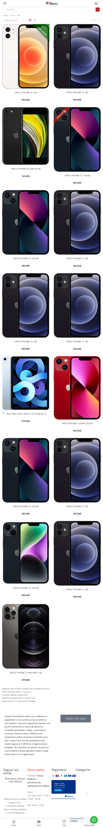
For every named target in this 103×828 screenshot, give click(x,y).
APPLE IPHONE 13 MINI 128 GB (77, 423)
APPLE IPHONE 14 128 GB (25, 588)
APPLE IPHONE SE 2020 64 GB (26, 168)
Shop (13, 15)
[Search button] (98, 10)
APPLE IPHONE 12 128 (26, 92)
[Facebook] (6, 790)
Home (5, 15)
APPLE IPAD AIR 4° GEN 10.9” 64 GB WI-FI (26, 413)
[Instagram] (13, 790)
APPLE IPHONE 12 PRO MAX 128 (26, 672)
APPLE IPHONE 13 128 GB (77, 175)
